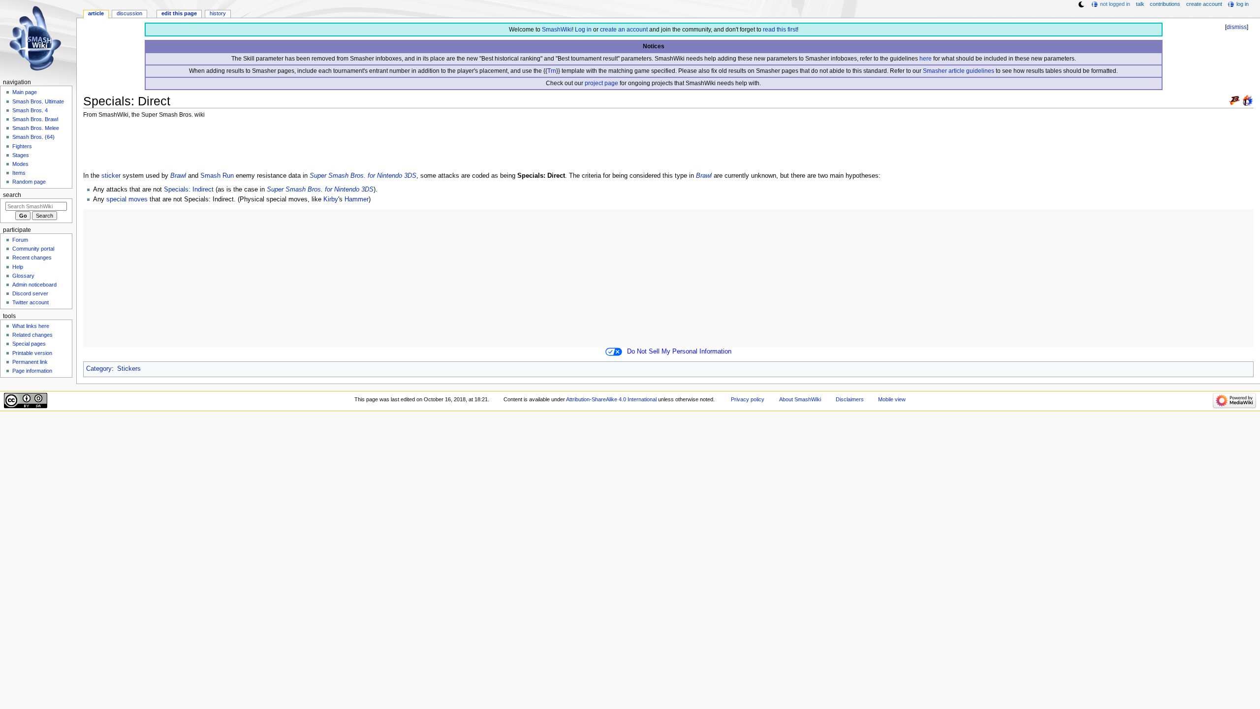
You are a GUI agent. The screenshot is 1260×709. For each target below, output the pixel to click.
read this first (780, 29)
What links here (30, 326)
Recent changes (32, 257)
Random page (29, 182)
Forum (20, 240)
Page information (32, 371)
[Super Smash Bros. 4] (1248, 100)
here (925, 58)
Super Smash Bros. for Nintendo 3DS (363, 175)
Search (12, 195)
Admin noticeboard (34, 285)
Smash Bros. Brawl (35, 119)
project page (601, 83)
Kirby (330, 199)
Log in (583, 29)
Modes (20, 164)
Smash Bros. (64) (33, 137)
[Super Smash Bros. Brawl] (1234, 100)
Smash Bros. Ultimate (38, 101)
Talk (1140, 4)
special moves (127, 199)
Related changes (32, 335)
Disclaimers (850, 399)
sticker (111, 175)
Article (96, 13)
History (218, 13)
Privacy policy (747, 399)
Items (19, 173)
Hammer (357, 199)
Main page (24, 92)
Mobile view (892, 399)
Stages (20, 155)
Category (99, 368)
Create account (1204, 4)
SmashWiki (557, 29)
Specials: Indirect (189, 189)
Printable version (32, 353)
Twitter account (30, 302)
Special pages (29, 344)
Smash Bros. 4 (30, 110)
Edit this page (179, 13)
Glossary (23, 276)
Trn (551, 70)
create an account (624, 29)
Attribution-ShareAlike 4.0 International (611, 399)
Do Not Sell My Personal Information (679, 351)
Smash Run (217, 175)
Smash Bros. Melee (35, 128)
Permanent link (30, 362)
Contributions (1165, 4)
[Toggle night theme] (1081, 4)
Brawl (178, 175)
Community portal (33, 249)
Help (17, 267)
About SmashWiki (800, 399)
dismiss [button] (1237, 27)
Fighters (22, 146)
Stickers (129, 368)
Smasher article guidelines (958, 70)
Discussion (129, 13)
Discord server (30, 293)
